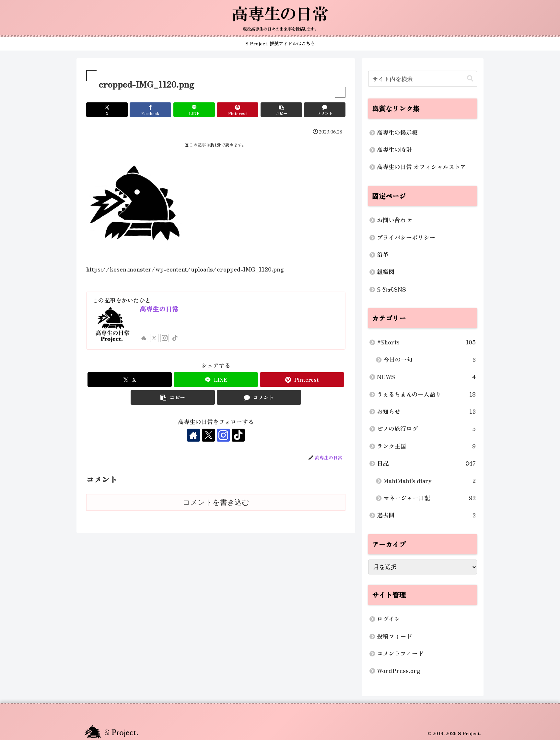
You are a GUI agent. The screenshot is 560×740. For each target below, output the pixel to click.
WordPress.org (398, 670)
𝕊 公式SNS (391, 289)
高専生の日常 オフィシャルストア (421, 166)
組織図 (385, 271)
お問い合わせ (394, 219)
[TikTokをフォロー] (175, 338)
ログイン (388, 618)
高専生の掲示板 (397, 132)
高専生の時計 (394, 149)
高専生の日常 (159, 308)
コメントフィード (400, 653)
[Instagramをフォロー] (164, 338)
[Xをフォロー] (154, 338)
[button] (281, 109)
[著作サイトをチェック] (144, 338)
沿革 (383, 254)
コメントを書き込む (216, 502)
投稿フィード (394, 636)
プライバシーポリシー (406, 237)
